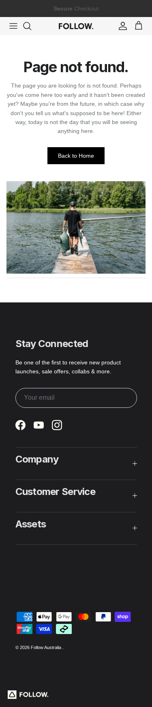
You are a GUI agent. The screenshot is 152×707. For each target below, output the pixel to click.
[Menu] (13, 26)
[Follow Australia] (76, 26)
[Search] (31, 26)
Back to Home (76, 155)
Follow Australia (46, 647)
